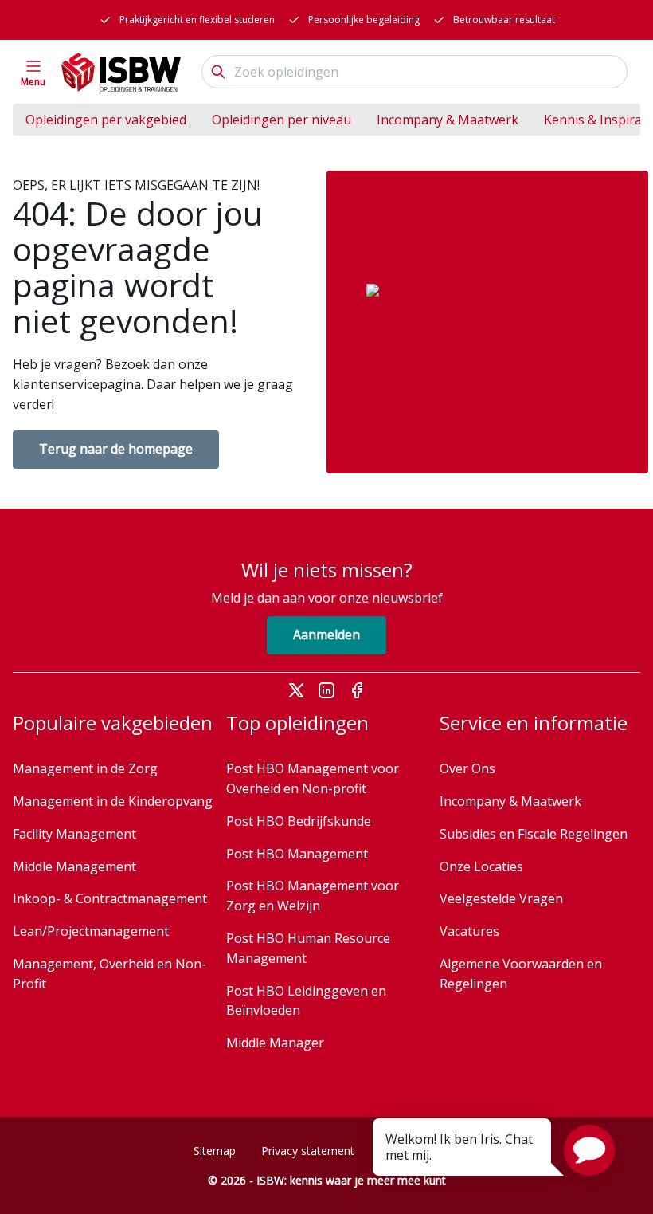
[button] (589, 1150)
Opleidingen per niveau (281, 119)
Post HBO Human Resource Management (308, 948)
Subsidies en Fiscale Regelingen (534, 834)
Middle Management (74, 866)
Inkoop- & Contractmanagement (110, 898)
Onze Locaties (481, 866)
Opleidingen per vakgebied (105, 119)
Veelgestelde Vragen (501, 898)
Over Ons (467, 768)
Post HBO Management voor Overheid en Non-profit (312, 778)
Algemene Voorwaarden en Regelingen (521, 973)
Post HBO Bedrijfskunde (298, 821)
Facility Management (74, 834)
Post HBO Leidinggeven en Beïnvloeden (306, 1001)
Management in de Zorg (85, 768)
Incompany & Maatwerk (447, 119)
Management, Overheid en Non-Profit (109, 973)
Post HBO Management (297, 853)
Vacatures (469, 931)
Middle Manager (275, 1042)
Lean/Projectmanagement (91, 931)
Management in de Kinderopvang (113, 801)
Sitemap (215, 1150)
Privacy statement (307, 1150)
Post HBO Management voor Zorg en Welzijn (312, 895)
